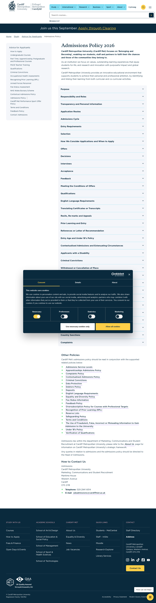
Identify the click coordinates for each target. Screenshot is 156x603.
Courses (10, 530)
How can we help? (144, 589)
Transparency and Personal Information (81, 104)
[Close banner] (129, 274)
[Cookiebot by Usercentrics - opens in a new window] (113, 274)
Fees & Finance (13, 543)
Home (8, 36)
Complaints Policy (75, 373)
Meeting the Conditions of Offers (78, 186)
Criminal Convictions (19, 72)
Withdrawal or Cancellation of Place (79, 268)
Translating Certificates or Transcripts (80, 208)
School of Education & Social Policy (46, 538)
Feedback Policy (17, 111)
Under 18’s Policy (74, 429)
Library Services (103, 556)
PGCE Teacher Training (20, 65)
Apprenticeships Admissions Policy (83, 370)
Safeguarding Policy (76, 416)
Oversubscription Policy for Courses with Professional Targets (97, 406)
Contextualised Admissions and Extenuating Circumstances (92, 245)
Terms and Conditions (19, 107)
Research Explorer (104, 549)
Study (53, 7)
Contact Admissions (18, 115)
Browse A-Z (54, 21)
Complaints (67, 342)
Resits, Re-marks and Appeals (76, 215)
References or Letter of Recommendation (82, 230)
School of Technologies (47, 561)
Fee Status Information (77, 400)
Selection (65, 133)
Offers (64, 148)
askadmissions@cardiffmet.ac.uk (89, 492)
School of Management (47, 545)
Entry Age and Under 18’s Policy (77, 238)
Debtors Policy (73, 386)
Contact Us (135, 568)
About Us (129, 444)
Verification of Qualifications (80, 433)
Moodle (99, 543)
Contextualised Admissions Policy (83, 377)
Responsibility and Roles (73, 96)
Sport (108, 7)
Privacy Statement (120, 597)
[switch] (64, 316)
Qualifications (16, 68)
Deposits (70, 390)
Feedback (66, 178)
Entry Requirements (71, 126)
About (119, 7)
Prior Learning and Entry (73, 223)
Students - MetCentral (106, 530)
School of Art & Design (47, 530)
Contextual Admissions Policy (23, 94)
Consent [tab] (41, 282)
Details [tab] (78, 282)
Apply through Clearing (97, 28)
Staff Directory (133, 530)
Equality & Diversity (75, 536)
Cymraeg (132, 7)
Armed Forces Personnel (20, 83)
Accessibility (106, 597)
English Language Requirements (77, 200)
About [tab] (114, 282)
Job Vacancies (73, 549)
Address (130, 536)
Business (96, 7)
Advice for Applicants (32, 36)
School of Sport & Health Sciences (44, 553)
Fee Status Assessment (20, 87)
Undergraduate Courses (20, 55)
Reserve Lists (72, 413)
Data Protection (74, 383)
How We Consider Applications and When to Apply (87, 141)
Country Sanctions (70, 335)
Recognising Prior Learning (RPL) (24, 79)
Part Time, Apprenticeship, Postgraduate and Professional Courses (27, 60)
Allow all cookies (113, 327)
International (67, 7)
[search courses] (151, 15)
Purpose (65, 89)
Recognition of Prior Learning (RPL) (84, 410)
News (68, 543)
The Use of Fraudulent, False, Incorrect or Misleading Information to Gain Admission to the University (102, 425)
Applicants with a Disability (75, 253)
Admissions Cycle (70, 118)
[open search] (143, 7)
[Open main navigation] (149, 7)
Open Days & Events (16, 549)
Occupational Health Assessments (24, 76)
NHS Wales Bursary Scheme (22, 90)
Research (83, 7)
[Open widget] (150, 597)
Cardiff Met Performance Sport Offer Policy (25, 102)
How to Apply (16, 51)
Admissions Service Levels (79, 367)
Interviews (66, 163)
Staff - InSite (102, 536)
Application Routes (71, 111)
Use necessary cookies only (77, 327)
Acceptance (67, 171)
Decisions (66, 156)
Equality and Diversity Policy (80, 396)
